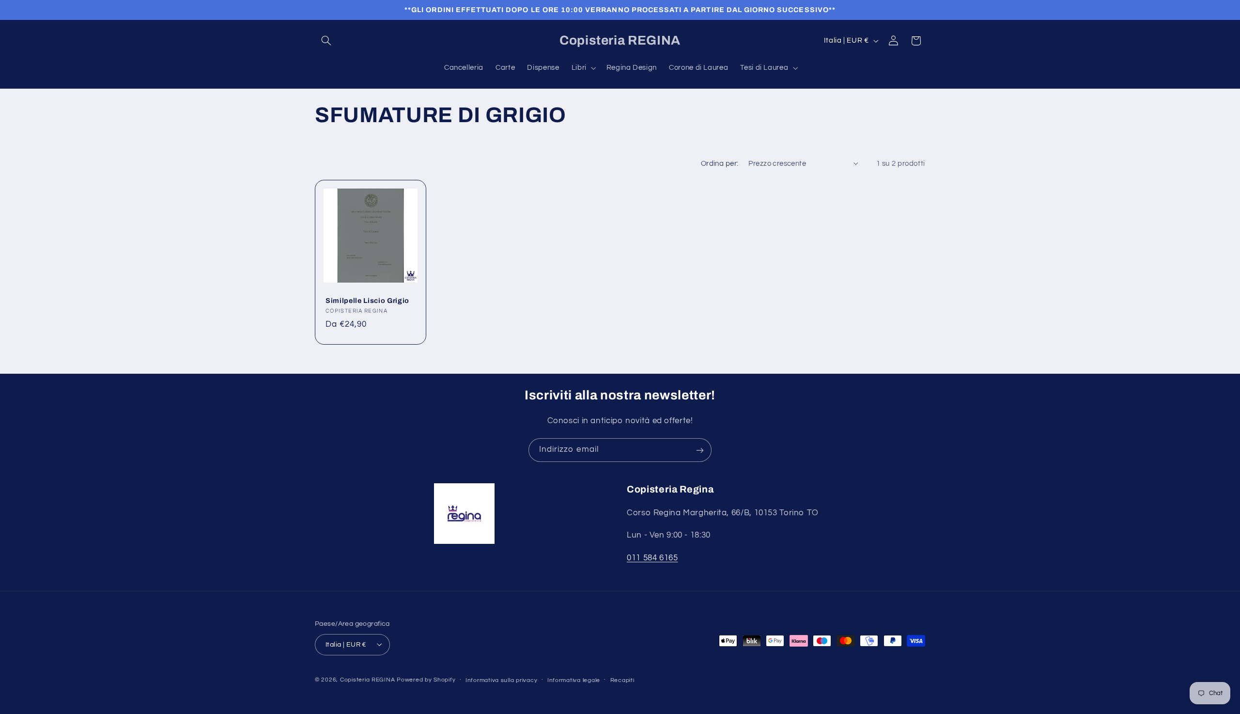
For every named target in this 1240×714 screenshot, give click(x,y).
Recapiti (622, 679)
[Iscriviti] (700, 450)
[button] (326, 41)
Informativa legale (573, 679)
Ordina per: (720, 163)
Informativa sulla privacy (501, 679)
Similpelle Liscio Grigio (367, 300)
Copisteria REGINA (367, 679)
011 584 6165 (652, 558)
